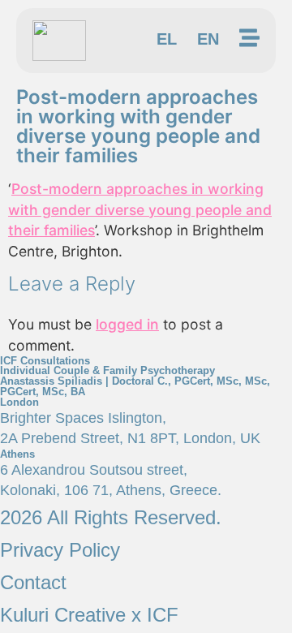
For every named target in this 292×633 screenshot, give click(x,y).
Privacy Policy (60, 550)
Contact (33, 582)
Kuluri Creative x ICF (89, 615)
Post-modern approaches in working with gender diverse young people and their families (140, 209)
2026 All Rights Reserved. (110, 517)
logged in (127, 324)
